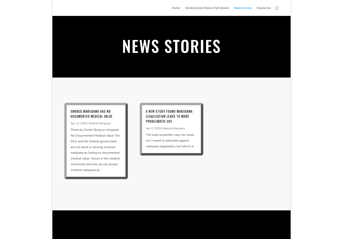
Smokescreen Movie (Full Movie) (207, 8)
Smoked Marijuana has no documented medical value (91, 114)
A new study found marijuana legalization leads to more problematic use (169, 116)
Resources (264, 8)
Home (176, 8)
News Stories (243, 8)
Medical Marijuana (100, 123)
